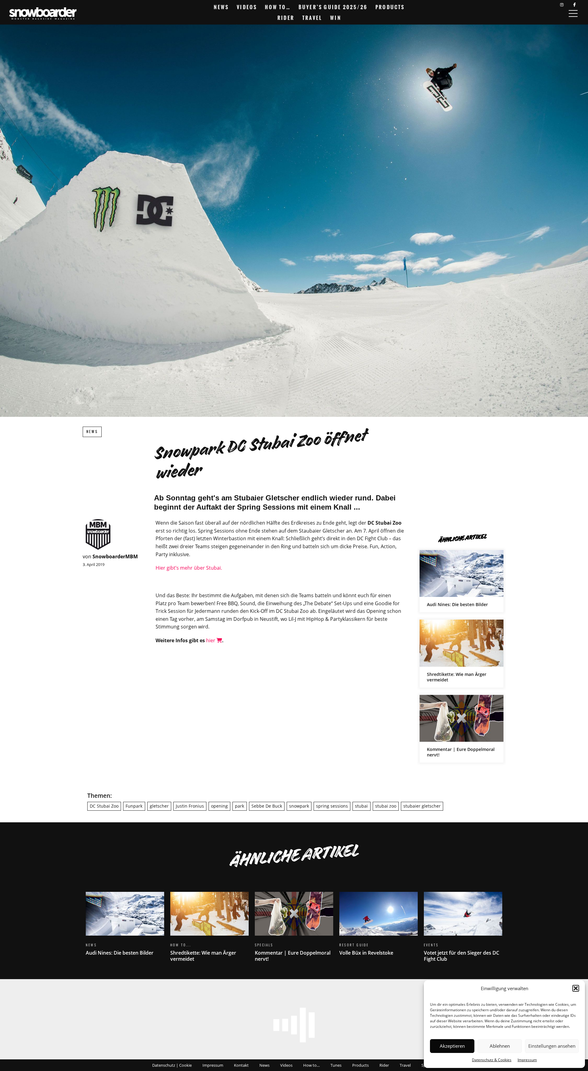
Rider (285, 17)
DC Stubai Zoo (104, 806)
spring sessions (332, 806)
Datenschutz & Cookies (491, 1059)
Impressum (527, 1059)
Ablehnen (500, 1046)
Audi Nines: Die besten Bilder (461, 581)
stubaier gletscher (422, 806)
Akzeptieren (452, 1046)
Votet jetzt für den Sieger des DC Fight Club (463, 930)
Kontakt (241, 1065)
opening (219, 806)
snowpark (299, 806)
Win (335, 17)
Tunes (335, 1065)
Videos (247, 7)
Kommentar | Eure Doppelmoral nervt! (461, 729)
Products (390, 7)
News (221, 7)
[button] (576, 988)
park (239, 806)
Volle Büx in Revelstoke (378, 927)
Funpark (134, 806)
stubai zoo (385, 806)
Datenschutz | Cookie (172, 1065)
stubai (361, 806)
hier (211, 640)
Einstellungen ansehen (551, 1046)
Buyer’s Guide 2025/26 (333, 7)
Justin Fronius (190, 806)
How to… (277, 7)
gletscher (159, 806)
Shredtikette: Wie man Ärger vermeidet (461, 653)
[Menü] (573, 13)
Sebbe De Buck (266, 806)
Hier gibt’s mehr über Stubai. (189, 567)
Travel (312, 17)
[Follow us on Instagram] (562, 5)
